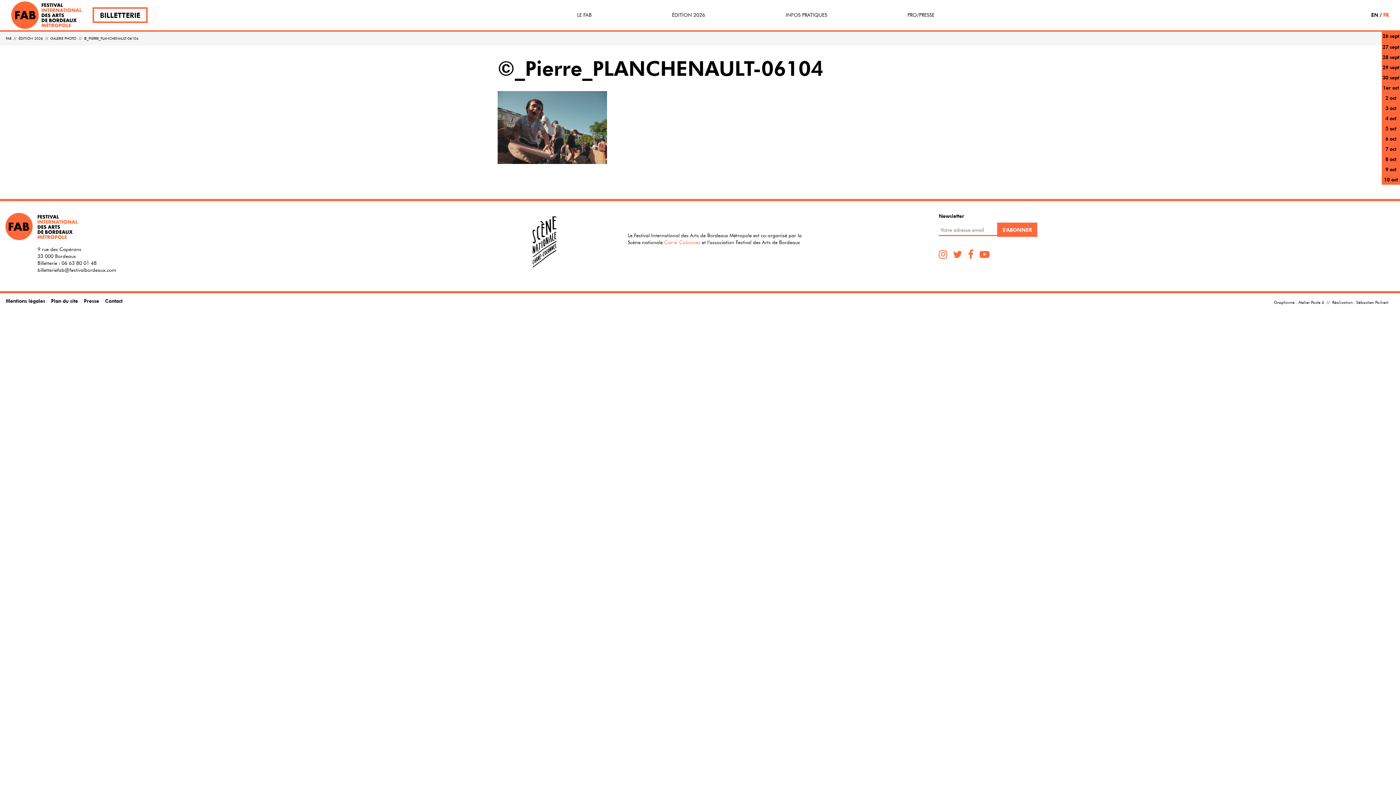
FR (1386, 14)
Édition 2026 (688, 15)
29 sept (1390, 67)
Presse (91, 300)
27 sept (1390, 46)
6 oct (1390, 138)
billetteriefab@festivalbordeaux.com (77, 270)
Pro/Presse (920, 15)
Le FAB (584, 15)
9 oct (1390, 169)
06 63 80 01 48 (79, 263)
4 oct (1390, 118)
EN (1374, 14)
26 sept (1390, 35)
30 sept (1390, 77)
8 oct (1390, 159)
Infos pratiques (806, 15)
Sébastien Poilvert (1372, 302)
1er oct (1391, 87)
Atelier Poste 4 (1311, 302)
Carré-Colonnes (682, 242)
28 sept (1390, 57)
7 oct (1390, 148)
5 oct (1390, 128)
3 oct (1390, 108)
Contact (113, 300)
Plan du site (64, 300)
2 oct (1390, 97)
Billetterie (120, 15)
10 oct (1391, 179)
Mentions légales (25, 300)
